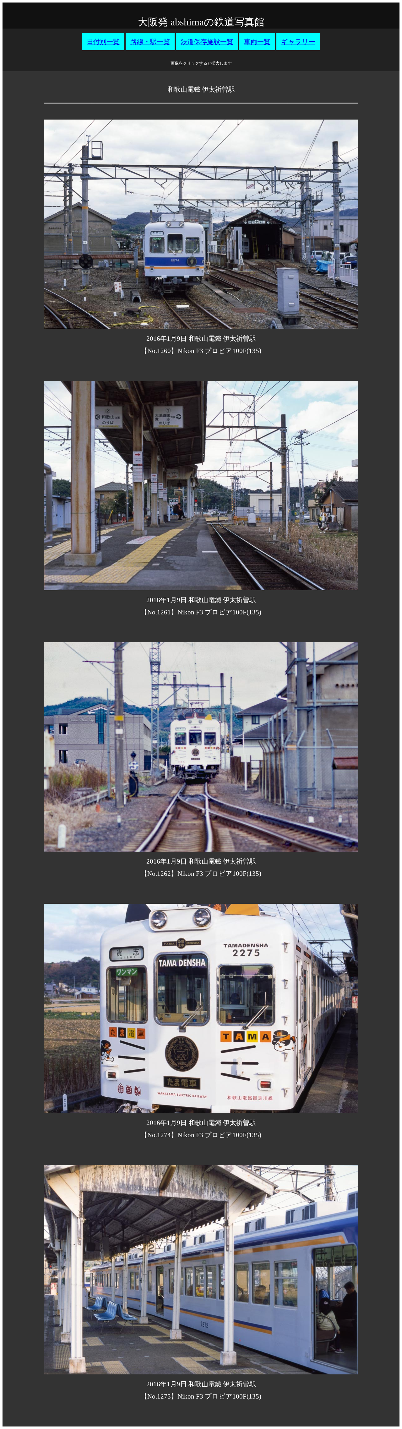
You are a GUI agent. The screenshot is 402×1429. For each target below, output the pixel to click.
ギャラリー (298, 41)
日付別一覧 (103, 41)
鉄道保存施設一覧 (207, 41)
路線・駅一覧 (150, 41)
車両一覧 (257, 41)
